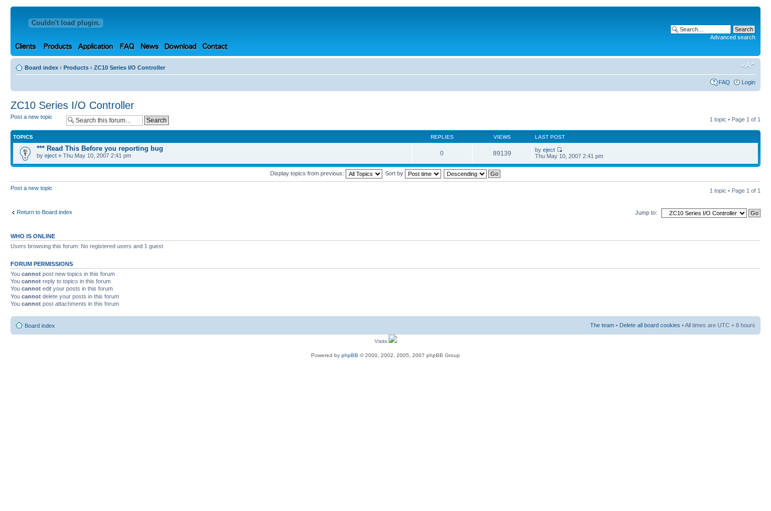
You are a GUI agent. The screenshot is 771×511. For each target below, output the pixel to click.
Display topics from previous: (308, 173)
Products (76, 67)
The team (602, 325)
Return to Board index (44, 212)
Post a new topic (31, 117)
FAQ (724, 82)
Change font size (747, 65)
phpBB (349, 355)
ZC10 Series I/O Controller (129, 67)
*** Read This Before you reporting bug (100, 148)
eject (51, 155)
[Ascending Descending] (472, 173)
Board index (41, 67)
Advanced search (732, 37)
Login (748, 82)
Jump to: (646, 212)
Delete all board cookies (649, 325)
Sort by (395, 173)
